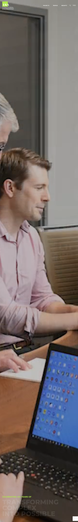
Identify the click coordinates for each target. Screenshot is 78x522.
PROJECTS (46, 5)
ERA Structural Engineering (8, 5)
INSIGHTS (64, 5)
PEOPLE (55, 5)
